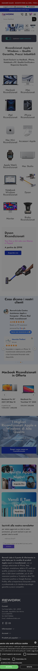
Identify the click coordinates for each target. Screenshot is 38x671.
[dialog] (19, 655)
